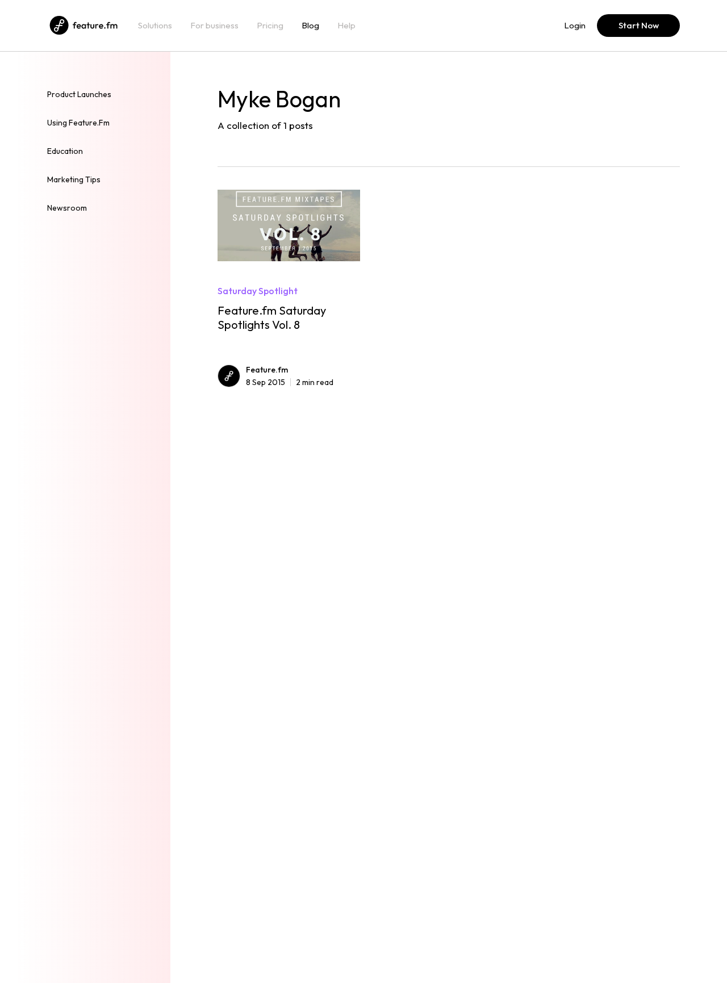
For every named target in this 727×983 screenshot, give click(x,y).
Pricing (270, 25)
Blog (310, 25)
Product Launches (79, 94)
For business (214, 25)
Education (65, 151)
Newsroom (67, 208)
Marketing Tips (74, 179)
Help (346, 25)
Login (575, 25)
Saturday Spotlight (258, 290)
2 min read (289, 382)
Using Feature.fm (78, 123)
